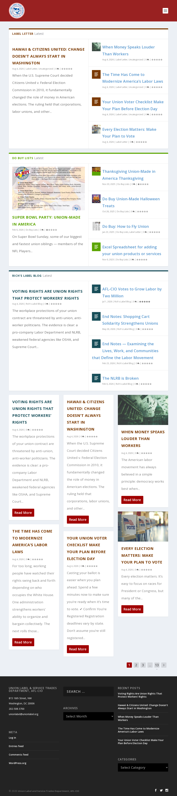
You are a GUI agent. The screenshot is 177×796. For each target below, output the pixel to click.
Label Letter (32, 68)
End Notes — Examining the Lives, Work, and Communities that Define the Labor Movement (125, 350)
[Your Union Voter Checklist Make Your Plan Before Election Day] (96, 101)
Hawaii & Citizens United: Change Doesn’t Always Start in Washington (48, 56)
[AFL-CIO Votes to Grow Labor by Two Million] (96, 289)
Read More (23, 512)
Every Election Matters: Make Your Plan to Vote (141, 555)
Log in (12, 737)
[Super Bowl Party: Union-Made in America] (48, 188)
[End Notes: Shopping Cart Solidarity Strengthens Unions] (96, 316)
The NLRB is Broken (120, 378)
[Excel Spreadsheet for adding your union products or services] (96, 247)
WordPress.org (17, 763)
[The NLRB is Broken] (96, 378)
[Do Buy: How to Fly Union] (96, 226)
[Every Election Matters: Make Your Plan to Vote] (96, 129)
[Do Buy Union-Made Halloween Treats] (96, 198)
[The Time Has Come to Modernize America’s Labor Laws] (96, 74)
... (150, 665)
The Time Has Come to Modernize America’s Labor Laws (138, 730)
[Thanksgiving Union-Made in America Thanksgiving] (96, 171)
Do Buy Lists (32, 229)
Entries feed (16, 746)
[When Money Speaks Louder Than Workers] (96, 47)
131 (157, 668)
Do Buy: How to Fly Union (125, 226)
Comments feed (18, 754)
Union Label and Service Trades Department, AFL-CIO (48, 791)
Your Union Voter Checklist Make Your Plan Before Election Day (141, 741)
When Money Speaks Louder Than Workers (143, 438)
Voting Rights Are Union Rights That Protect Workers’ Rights (140, 695)
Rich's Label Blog (34, 303)
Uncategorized (46, 68)
